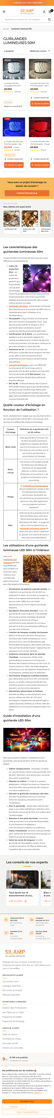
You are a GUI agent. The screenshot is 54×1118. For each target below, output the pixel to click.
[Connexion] (44, 12)
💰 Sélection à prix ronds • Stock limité (27, 3)
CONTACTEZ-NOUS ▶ (27, 193)
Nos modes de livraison (12, 990)
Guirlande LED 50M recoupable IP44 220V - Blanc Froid (13, 84)
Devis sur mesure (9, 1035)
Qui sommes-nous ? (10, 982)
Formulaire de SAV (10, 1044)
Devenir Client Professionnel (14, 1008)
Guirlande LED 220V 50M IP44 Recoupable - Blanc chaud (39, 84)
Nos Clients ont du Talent (13, 1013)
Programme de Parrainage (13, 1021)
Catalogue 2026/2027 (11, 986)
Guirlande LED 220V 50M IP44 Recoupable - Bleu (13, 143)
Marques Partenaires (11, 995)
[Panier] (49, 11)
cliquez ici (38, 1093)
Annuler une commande (12, 1048)
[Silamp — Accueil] (14, 953)
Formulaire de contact (11, 1039)
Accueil (6, 29)
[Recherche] (49, 19)
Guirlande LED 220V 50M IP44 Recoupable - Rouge (40, 143)
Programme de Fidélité (12, 1017)
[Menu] (4, 12)
